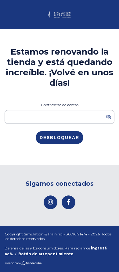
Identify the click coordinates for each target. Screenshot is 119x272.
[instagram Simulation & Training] (50, 202)
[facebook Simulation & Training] (68, 202)
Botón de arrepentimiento (46, 254)
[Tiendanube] (24, 263)
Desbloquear (59, 137)
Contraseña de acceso (59, 104)
